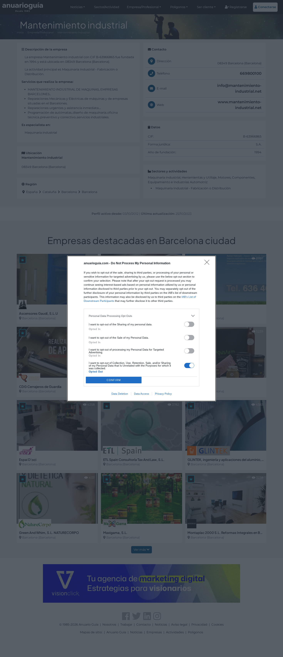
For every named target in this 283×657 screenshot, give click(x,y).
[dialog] (141, 328)
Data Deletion (119, 393)
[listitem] (141, 316)
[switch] (189, 324)
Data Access (141, 393)
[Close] (208, 263)
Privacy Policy (163, 393)
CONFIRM (114, 380)
